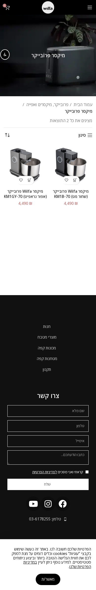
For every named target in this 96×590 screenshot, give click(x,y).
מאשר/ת (48, 579)
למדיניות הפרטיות (44, 472)
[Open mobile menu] (90, 7)
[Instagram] (48, 503)
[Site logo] (48, 7)
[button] (75, 180)
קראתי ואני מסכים (57, 472)
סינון (82, 135)
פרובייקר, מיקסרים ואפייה (46, 104)
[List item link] (48, 327)
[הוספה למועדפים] (66, 180)
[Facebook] (62, 503)
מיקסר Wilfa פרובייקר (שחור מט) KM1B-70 (71, 194)
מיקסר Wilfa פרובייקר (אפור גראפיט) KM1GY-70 (25, 194)
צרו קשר (48, 395)
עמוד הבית (82, 104)
